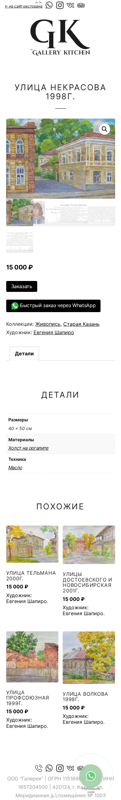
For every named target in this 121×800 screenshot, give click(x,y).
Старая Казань (81, 324)
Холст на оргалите (28, 448)
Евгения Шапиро (54, 332)
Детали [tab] (24, 353)
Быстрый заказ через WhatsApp (57, 305)
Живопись (47, 324)
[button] (104, 129)
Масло (15, 467)
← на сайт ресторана (24, 6)
